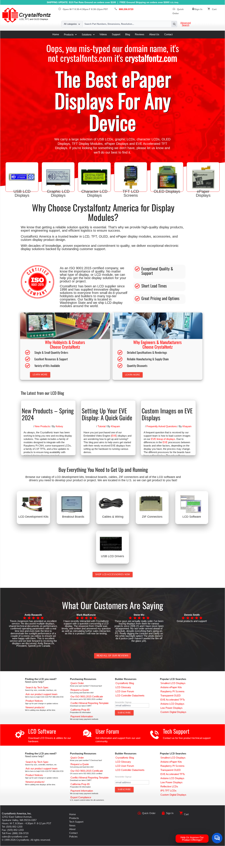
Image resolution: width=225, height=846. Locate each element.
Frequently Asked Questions (161, 426)
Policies (73, 836)
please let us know (150, 148)
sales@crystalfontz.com (15, 836)
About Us (154, 34)
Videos (103, 34)
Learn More (40, 374)
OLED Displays (167, 191)
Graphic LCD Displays (58, 193)
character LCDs (148, 139)
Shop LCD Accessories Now (112, 574)
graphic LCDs (125, 139)
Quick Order (148, 813)
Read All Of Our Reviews (112, 655)
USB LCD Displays (22, 193)
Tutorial (101, 426)
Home (55, 34)
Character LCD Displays (94, 193)
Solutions (87, 34)
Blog (127, 34)
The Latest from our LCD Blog (42, 393)
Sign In (198, 9)
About (72, 829)
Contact (168, 34)
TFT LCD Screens (131, 193)
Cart (214, 9)
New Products (42, 426)
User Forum (107, 731)
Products (69, 34)
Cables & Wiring (112, 516)
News (72, 825)
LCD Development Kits (33, 516)
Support (116, 34)
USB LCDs (105, 139)
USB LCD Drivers (112, 556)
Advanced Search (185, 24)
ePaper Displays (116, 143)
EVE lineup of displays (163, 439)
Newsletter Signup (123, 702)
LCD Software (192, 516)
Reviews (139, 34)
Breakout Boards (73, 516)
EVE (114, 435)
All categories (70, 24)
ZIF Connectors (152, 516)
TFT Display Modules (87, 143)
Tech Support (176, 731)
